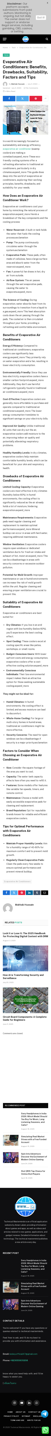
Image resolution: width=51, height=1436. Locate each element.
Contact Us (34, 1412)
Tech (6, 55)
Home (10, 1412)
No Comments (32, 88)
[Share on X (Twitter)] (22, 98)
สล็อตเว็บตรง (10, 1383)
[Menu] (5, 39)
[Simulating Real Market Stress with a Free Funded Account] (11, 1140)
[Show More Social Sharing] (45, 98)
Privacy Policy (11, 1416)
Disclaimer (38, 1416)
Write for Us (34, 1420)
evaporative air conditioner (17, 149)
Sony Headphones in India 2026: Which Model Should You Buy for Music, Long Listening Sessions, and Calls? (34, 1119)
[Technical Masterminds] (25, 39)
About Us (21, 1412)
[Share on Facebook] (9, 98)
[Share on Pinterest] (35, 98)
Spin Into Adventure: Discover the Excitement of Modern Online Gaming (34, 1157)
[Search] (46, 39)
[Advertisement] (25, 1071)
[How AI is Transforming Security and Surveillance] (25, 958)
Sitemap (26, 1416)
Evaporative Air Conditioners (17, 881)
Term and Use (17, 1420)
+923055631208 (19, 1360)
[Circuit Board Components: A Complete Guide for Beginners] (25, 1000)
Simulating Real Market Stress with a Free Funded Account (33, 1139)
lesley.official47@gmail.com (23, 1354)
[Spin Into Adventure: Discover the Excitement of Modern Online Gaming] (11, 1157)
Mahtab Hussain (18, 84)
